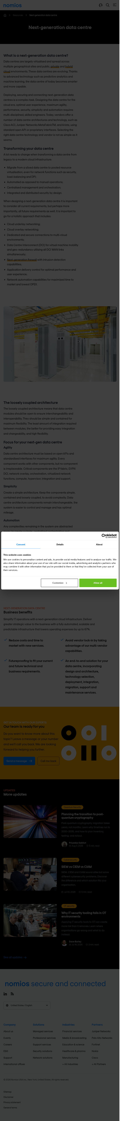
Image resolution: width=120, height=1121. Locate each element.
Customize (57, 582)
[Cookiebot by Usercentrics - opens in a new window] (104, 536)
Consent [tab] (20, 544)
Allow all (98, 582)
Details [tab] (60, 544)
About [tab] (99, 544)
